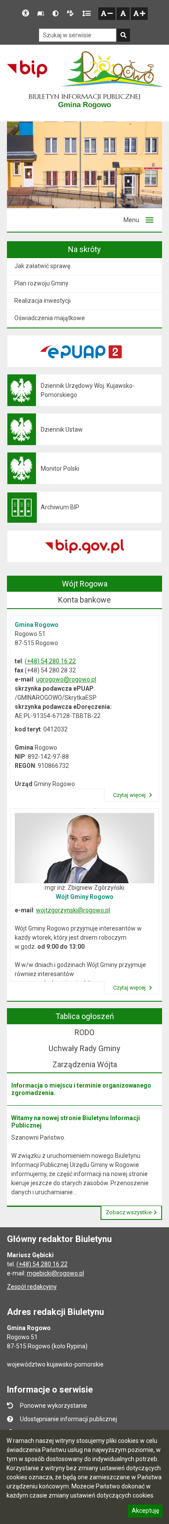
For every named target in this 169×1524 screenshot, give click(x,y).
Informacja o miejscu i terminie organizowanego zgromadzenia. (81, 1089)
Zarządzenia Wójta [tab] (84, 1064)
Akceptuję (145, 1512)
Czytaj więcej (130, 795)
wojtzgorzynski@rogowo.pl (73, 910)
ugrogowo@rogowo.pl (66, 679)
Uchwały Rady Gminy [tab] (84, 1048)
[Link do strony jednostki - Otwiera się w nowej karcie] (111, 69)
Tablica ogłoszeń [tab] (84, 1016)
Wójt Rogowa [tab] (84, 583)
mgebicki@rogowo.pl (55, 1273)
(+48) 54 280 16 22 (50, 661)
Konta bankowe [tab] (84, 599)
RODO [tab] (84, 1032)
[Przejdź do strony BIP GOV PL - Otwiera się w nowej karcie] (27, 69)
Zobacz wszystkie (129, 1212)
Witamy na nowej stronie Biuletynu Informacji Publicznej (75, 1121)
